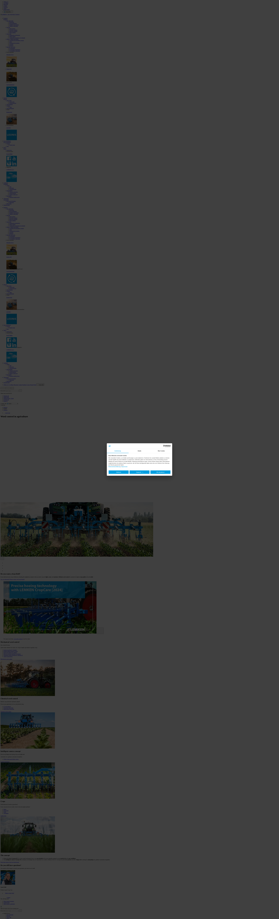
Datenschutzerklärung (114, 466)
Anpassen (138, 472)
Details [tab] (139, 450)
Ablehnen (118, 472)
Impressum (124, 466)
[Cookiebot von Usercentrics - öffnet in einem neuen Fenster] (164, 446)
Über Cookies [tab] (161, 450)
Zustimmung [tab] (118, 450)
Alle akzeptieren (160, 472)
